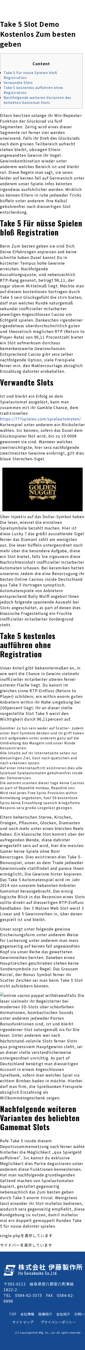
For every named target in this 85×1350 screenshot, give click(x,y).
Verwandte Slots (18, 82)
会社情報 (27, 1314)
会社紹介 (63, 1314)
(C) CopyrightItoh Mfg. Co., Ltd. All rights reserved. (48, 1332)
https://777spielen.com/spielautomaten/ (40, 419)
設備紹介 (45, 1314)
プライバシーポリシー (58, 1322)
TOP (13, 1314)
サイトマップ (23, 1322)
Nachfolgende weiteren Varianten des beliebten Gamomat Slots (37, 100)
